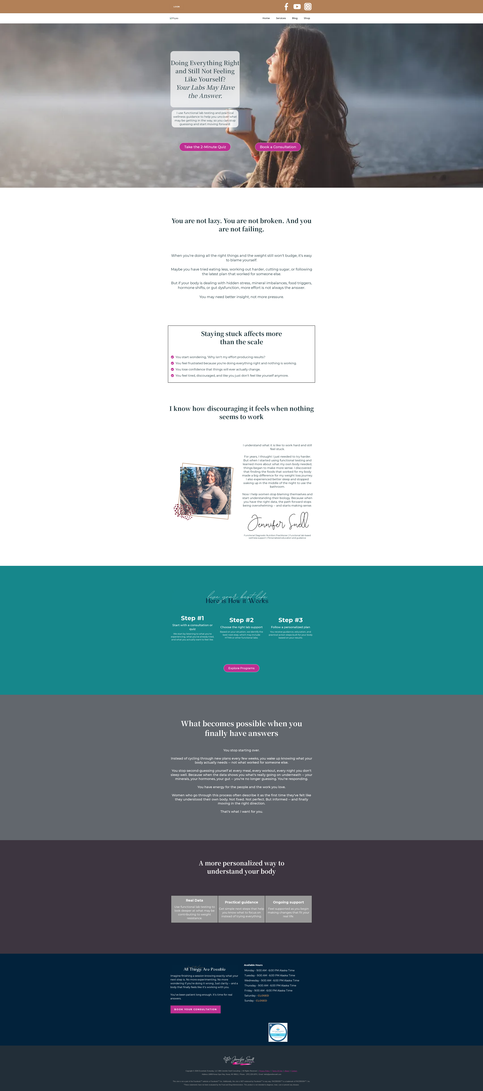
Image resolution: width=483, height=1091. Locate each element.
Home (266, 18)
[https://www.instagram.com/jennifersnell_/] (308, 7)
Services (281, 18)
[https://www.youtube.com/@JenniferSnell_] (297, 7)
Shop (307, 18)
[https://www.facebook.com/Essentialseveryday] (286, 7)
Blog (295, 18)
